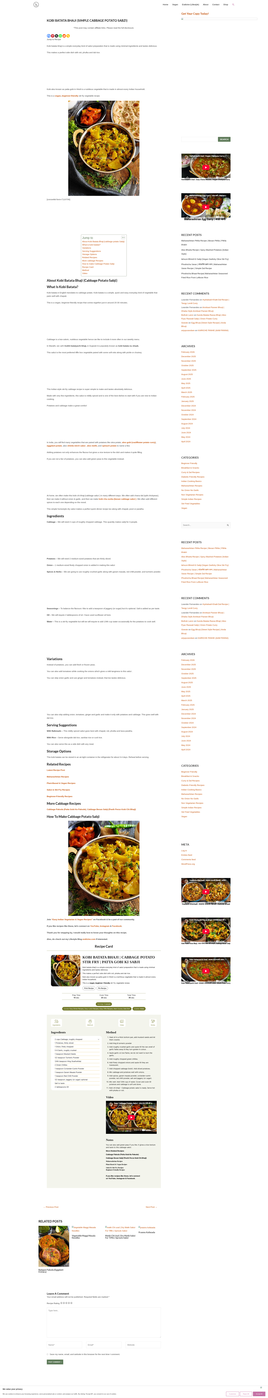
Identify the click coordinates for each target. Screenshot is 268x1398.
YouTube (94, 926)
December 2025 (188, 356)
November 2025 (188, 361)
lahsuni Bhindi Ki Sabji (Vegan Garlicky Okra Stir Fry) (205, 259)
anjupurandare (188, 330)
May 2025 (185, 383)
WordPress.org (188, 864)
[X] (56, 36)
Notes (153, 1025)
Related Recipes (89, 257)
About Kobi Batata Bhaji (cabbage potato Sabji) (103, 241)
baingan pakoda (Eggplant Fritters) (51, 1271)
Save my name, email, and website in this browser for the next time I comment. (85, 1354)
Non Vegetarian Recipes (192, 495)
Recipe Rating (53, 1303)
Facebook (117, 926)
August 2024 (187, 424)
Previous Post (50, 1207)
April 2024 (185, 441)
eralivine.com (88, 939)
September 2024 (188, 419)
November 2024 (188, 410)
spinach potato (109, 446)
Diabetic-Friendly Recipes (192, 477)
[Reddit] (64, 36)
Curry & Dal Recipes (190, 472)
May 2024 (185, 437)
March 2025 (186, 392)
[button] (98, 1039)
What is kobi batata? (91, 245)
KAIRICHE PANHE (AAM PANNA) (213, 330)
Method (86, 270)
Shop (225, 4)
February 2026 (188, 352)
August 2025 (187, 374)
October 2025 (187, 365)
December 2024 (188, 406)
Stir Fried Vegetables (190, 504)
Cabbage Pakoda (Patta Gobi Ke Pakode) (66, 809)
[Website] (143, 1345)
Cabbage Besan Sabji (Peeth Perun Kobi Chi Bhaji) (111, 809)
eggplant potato (54, 446)
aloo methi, (92, 446)
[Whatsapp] (60, 36)
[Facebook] (48, 36)
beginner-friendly (70, 96)
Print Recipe (89, 988)
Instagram (105, 926)
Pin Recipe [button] (102, 988)
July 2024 (185, 428)
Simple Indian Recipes (191, 499)
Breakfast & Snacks (190, 468)
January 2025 (187, 401)
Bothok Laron (187, 315)
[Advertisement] (104, 72)
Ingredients (56, 1025)
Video (84, 273)
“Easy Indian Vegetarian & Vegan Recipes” (72, 919)
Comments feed (188, 859)
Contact (215, 4)
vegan (58, 96)
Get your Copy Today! (195, 13)
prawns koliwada (147, 1232)
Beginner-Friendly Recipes (115, 1170)
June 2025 (186, 379)
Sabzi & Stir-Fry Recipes (115, 1168)
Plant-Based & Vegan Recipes (116, 1164)
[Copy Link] (68, 36)
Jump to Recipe (54, 39)
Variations (86, 248)
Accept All (259, 1394)
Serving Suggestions (91, 251)
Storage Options (89, 254)
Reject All (246, 1394)
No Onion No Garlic (190, 490)
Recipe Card (87, 267)
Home (165, 4)
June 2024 (186, 432)
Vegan (175, 4)
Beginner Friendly (189, 463)
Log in (184, 851)
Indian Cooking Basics (191, 481)
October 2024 (187, 415)
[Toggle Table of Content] (122, 237)
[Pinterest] (52, 36)
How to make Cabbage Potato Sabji (98, 264)
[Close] (263, 1387)
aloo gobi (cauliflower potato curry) (139, 442)
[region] (134, 1392)
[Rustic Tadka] (36, 4)
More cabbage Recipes (92, 261)
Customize (232, 1394)
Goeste (184, 323)
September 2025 (188, 370)
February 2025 (188, 397)
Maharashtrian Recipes (114, 1161)
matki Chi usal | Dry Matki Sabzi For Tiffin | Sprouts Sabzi (120, 1236)
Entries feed (186, 855)
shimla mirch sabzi (76, 446)
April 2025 (185, 388)
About (205, 4)
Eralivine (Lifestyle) (190, 4)
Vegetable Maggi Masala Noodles (83, 1236)
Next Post (151, 1207)
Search (224, 139)
